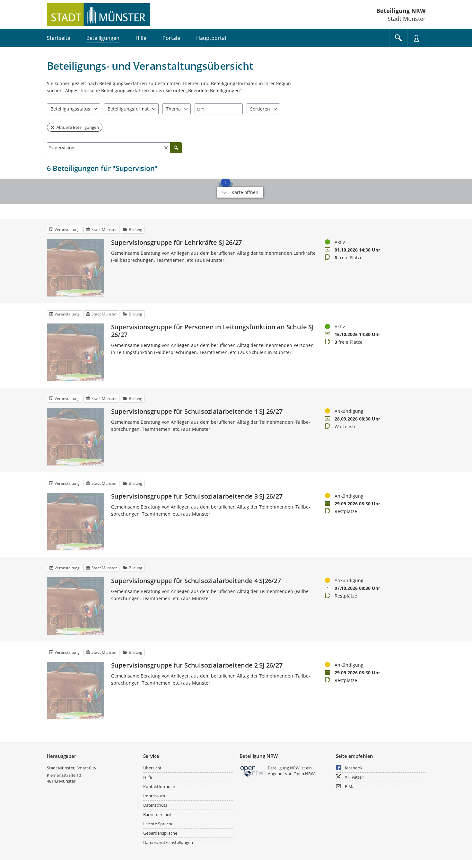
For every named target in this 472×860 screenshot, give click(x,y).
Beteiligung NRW (400, 10)
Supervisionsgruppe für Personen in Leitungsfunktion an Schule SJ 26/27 (212, 331)
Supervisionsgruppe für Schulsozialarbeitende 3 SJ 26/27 (197, 496)
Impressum (154, 796)
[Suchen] (176, 147)
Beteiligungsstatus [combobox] (70, 109)
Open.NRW (304, 773)
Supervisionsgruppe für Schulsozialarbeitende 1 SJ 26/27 (197, 411)
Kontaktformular (159, 786)
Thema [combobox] (173, 109)
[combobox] (219, 108)
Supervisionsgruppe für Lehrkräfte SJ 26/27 (176, 242)
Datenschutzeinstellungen (168, 842)
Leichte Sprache (158, 824)
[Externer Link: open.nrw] (252, 771)
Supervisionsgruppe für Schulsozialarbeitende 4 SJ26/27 (196, 581)
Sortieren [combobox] (260, 109)
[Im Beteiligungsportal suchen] (398, 38)
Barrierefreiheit (157, 814)
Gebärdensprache (160, 833)
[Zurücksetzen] (166, 147)
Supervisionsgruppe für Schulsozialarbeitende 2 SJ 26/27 (197, 665)
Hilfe (147, 777)
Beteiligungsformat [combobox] (128, 109)
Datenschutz (155, 805)
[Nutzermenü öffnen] (416, 38)
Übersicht (152, 768)
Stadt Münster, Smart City (71, 768)
